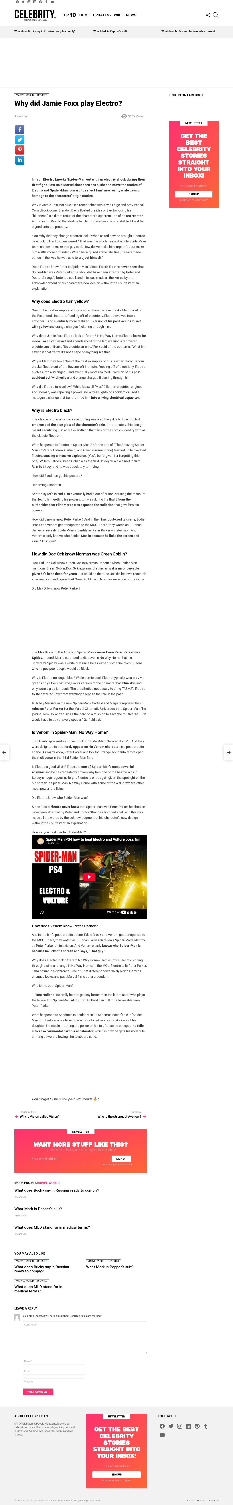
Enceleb (201, 1500)
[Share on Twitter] (19, 139)
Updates (101, 15)
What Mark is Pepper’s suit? (110, 31)
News (131, 15)
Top (69, 15)
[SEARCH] (216, 15)
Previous (16, 32)
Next (217, 32)
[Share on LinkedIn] (19, 160)
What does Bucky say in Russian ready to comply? (44, 31)
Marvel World (47, 1183)
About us (214, 1500)
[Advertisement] (116, 63)
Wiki (117, 15)
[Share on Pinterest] (19, 150)
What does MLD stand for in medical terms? (188, 31)
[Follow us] (208, 15)
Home (84, 15)
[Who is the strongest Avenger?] (228, 752)
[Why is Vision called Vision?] (4, 752)
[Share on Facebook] (19, 129)
